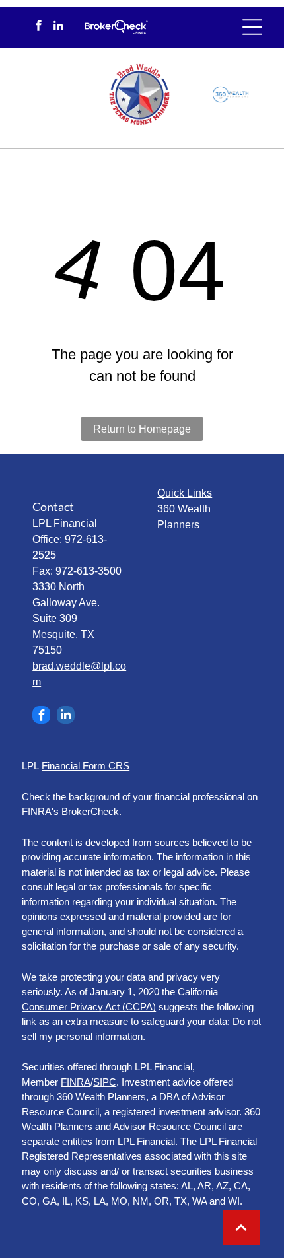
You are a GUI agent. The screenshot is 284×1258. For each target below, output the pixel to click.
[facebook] (38, 27)
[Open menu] (252, 27)
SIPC (104, 1082)
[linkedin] (58, 27)
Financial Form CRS (85, 765)
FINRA (75, 1082)
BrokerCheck (90, 811)
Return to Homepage (142, 429)
